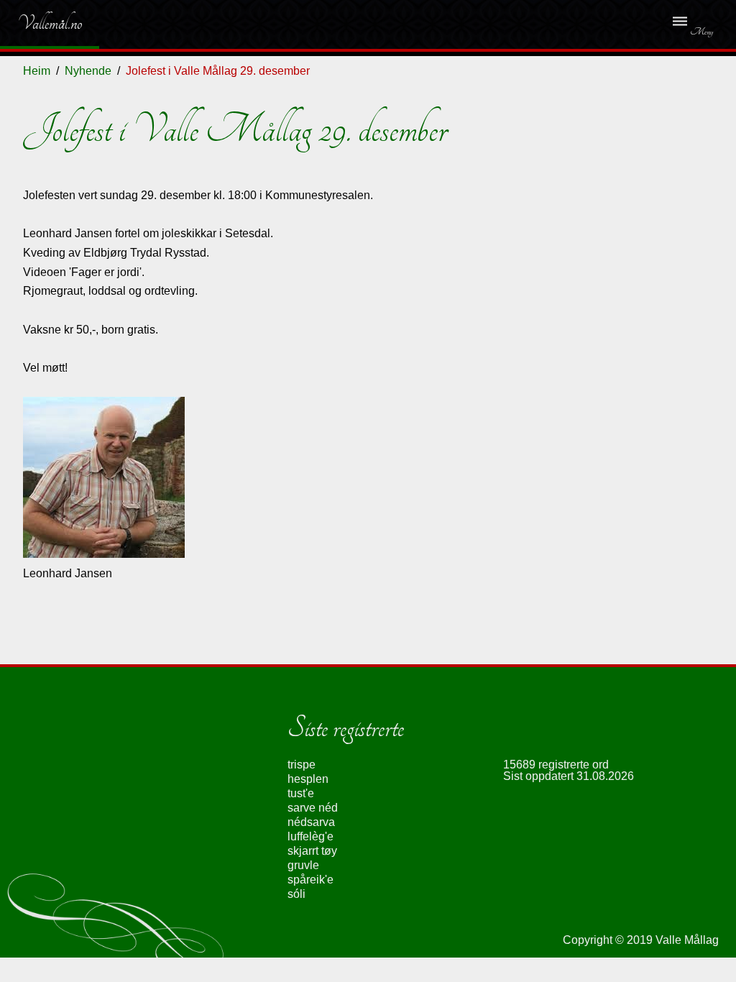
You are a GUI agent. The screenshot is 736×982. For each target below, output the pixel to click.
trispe (302, 764)
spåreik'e (311, 879)
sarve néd (313, 808)
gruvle (303, 865)
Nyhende (88, 71)
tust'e (301, 793)
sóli (296, 894)
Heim (36, 71)
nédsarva (311, 822)
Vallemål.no (39, 23)
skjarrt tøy (312, 851)
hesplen (308, 779)
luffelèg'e (311, 836)
